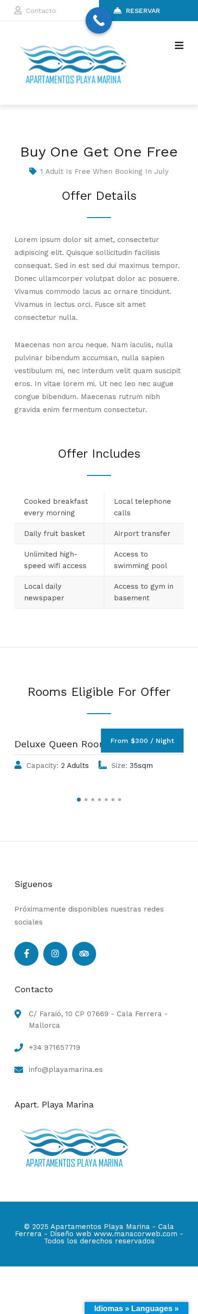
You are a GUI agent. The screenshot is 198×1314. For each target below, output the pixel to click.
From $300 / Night (142, 740)
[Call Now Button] (99, 20)
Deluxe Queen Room (61, 744)
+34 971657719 (54, 1047)
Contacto (41, 10)
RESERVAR (143, 10)
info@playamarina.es (66, 1069)
